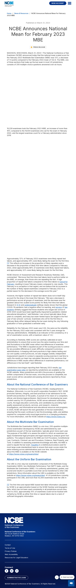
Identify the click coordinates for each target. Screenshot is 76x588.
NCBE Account (58, 3)
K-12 (18, 305)
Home (9, 13)
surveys (59, 307)
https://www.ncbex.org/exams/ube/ (30, 475)
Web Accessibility (11, 554)
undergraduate (31, 305)
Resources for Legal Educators (16, 558)
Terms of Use (10, 548)
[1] (8, 263)
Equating (34, 445)
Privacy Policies (11, 551)
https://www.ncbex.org (55, 417)
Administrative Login (16, 578)
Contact (8, 545)
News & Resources (21, 13)
